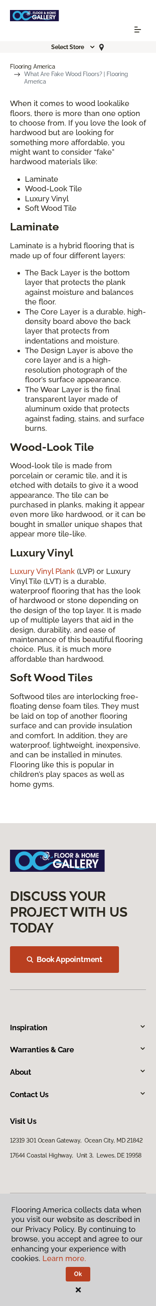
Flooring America (32, 66)
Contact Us (29, 1094)
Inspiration (28, 1027)
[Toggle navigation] (137, 29)
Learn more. (64, 1258)
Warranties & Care (42, 1049)
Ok (78, 1274)
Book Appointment (69, 959)
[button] (73, 47)
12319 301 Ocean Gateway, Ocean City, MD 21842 (76, 1140)
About (20, 1072)
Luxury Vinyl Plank (42, 571)
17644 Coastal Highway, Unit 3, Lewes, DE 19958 (75, 1155)
